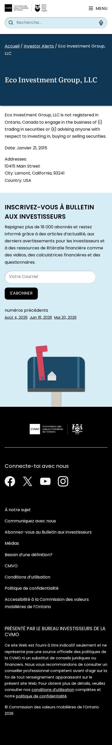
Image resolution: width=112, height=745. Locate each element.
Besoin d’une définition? (28, 555)
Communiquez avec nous (30, 521)
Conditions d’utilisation (27, 577)
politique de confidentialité (41, 697)
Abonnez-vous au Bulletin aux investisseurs (48, 532)
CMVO (11, 566)
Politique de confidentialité (32, 588)
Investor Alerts (39, 46)
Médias (12, 543)
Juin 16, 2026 (41, 318)
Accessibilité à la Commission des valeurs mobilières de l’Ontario (47, 603)
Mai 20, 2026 (65, 318)
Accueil (12, 46)
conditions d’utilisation (53, 690)
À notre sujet (18, 510)
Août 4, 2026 (16, 318)
